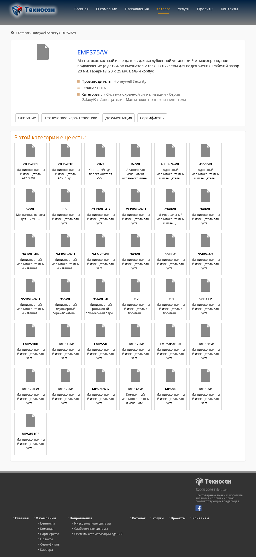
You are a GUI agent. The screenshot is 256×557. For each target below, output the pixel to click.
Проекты (205, 8)
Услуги (184, 8)
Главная (81, 8)
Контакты (229, 8)
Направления (137, 8)
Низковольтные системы (92, 523)
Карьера (46, 550)
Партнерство (49, 534)
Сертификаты (50, 544)
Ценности (47, 523)
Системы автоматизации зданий (98, 534)
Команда (47, 529)
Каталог (163, 8)
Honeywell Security (130, 81)
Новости (46, 539)
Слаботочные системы (91, 529)
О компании (106, 8)
